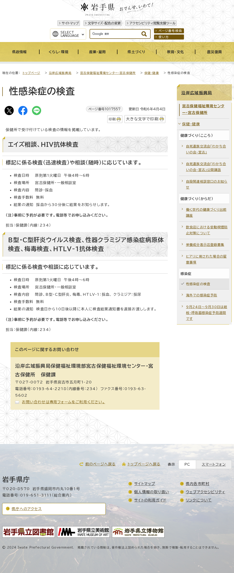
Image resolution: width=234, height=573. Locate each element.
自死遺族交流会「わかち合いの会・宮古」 (206, 149)
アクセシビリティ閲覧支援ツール (153, 23)
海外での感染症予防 (201, 295)
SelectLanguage (70, 34)
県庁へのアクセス (27, 509)
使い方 (164, 37)
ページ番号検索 (170, 30)
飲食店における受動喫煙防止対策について (207, 230)
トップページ (31, 72)
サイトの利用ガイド (150, 500)
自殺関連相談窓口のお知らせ (206, 184)
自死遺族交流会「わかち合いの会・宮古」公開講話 (206, 167)
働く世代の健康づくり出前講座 (206, 212)
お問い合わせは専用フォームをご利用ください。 (63, 402)
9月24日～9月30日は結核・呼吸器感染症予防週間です (206, 312)
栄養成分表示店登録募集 (205, 244)
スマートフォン (214, 464)
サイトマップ (70, 23)
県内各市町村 (197, 484)
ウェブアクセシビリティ (205, 492)
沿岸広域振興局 (60, 72)
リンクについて (199, 500)
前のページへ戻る (100, 464)
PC (187, 464)
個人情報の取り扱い (151, 492)
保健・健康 (151, 72)
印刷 (112, 119)
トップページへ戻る (144, 464)
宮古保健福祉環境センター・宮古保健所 (108, 72)
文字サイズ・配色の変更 (104, 23)
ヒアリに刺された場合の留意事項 (206, 259)
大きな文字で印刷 (142, 119)
